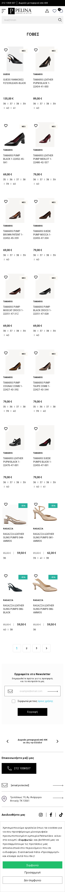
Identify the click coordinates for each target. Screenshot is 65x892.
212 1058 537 (8, 3)
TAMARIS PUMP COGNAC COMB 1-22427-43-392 (13, 386)
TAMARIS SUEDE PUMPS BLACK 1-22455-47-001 (42, 462)
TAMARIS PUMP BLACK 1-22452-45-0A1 (13, 159)
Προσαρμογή (32, 872)
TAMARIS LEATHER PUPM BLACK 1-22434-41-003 (43, 83)
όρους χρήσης (45, 701)
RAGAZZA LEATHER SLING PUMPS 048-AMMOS (13, 537)
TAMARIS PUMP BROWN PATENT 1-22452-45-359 (13, 234)
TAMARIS (37, 74)
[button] (7, 741)
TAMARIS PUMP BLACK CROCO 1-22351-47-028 (42, 310)
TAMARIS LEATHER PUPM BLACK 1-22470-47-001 (13, 462)
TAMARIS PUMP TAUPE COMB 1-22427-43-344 (41, 386)
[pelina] (20, 11)
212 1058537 (22, 768)
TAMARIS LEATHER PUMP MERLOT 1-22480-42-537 (43, 159)
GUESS (6, 74)
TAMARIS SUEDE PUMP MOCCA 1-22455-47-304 (42, 234)
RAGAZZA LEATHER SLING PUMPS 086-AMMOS (43, 609)
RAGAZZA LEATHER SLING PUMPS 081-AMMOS (43, 537)
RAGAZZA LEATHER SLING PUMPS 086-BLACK (13, 609)
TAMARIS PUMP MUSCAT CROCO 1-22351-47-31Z (13, 310)
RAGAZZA (8, 529)
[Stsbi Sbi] (40, 815)
